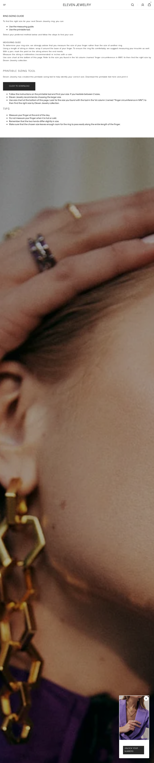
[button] (4, 5)
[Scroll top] (150, 759)
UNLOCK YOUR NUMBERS (131, 750)
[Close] (146, 698)
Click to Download (19, 86)
